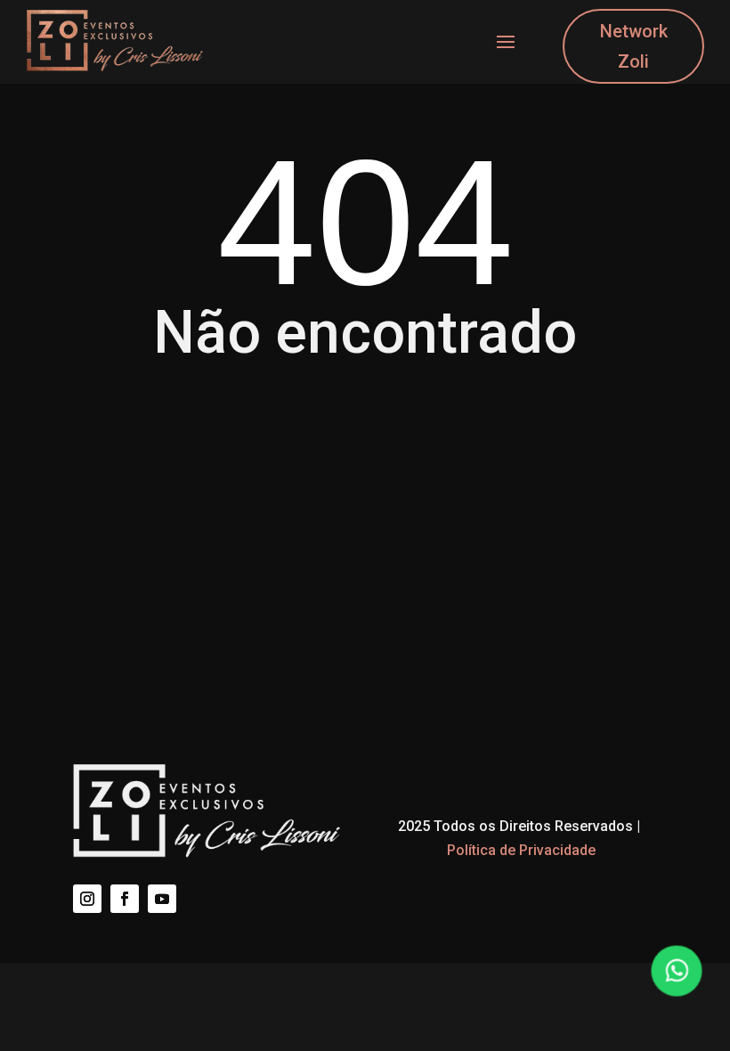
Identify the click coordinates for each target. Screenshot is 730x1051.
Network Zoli (634, 46)
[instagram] (87, 898)
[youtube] (162, 898)
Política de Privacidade (521, 850)
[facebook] (124, 898)
